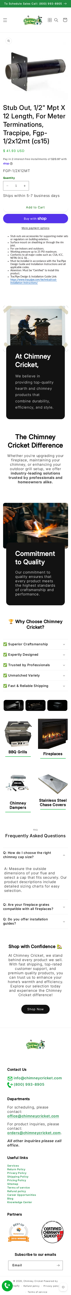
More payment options (36, 227)
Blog (10, 1198)
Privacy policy (52, 1286)
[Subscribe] (58, 1265)
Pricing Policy (16, 1180)
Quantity (9, 177)
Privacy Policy (16, 1172)
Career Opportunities (21, 1194)
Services (13, 1165)
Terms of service (18, 1187)
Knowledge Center (19, 1202)
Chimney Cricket (33, 1281)
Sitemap (12, 1183)
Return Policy (16, 1169)
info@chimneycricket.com (38, 1078)
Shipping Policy (18, 1176)
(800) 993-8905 (29, 1084)
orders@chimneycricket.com (34, 1133)
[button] (5, 20)
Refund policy (16, 1191)
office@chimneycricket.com (33, 1116)
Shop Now (35, 1009)
